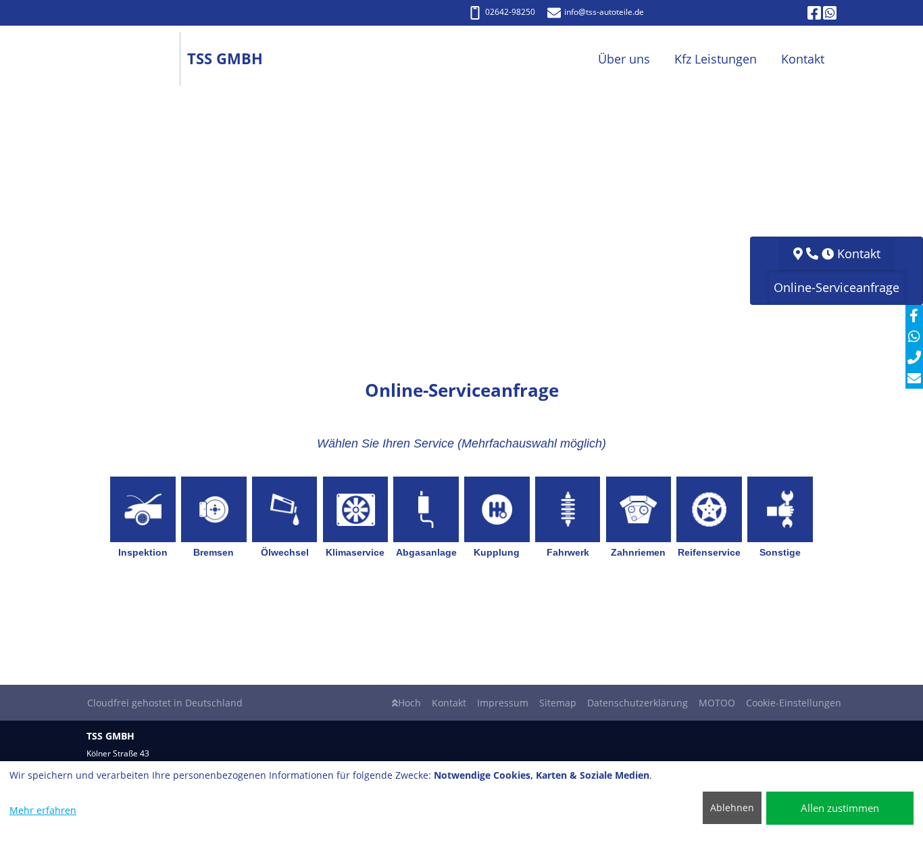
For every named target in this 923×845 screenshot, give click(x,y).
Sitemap (557, 702)
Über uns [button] (624, 59)
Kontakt (449, 702)
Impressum (502, 702)
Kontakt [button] (802, 59)
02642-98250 (510, 12)
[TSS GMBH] (136, 59)
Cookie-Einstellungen (793, 702)
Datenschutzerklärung (637, 702)
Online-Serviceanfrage (836, 287)
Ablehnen (732, 807)
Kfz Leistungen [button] (715, 59)
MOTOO (717, 702)
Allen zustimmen (840, 808)
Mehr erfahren (42, 810)
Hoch (409, 702)
